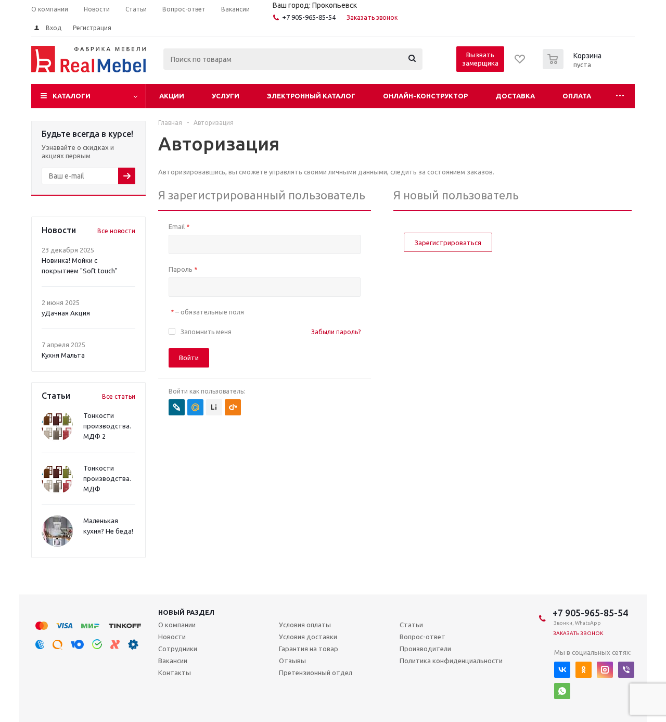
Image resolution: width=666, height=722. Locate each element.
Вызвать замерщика (480, 59)
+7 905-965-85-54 (309, 17)
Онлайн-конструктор (425, 95)
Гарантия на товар (308, 648)
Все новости (116, 230)
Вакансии (172, 660)
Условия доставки (308, 636)
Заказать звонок (372, 17)
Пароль (183, 269)
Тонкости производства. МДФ (107, 478)
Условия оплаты (305, 624)
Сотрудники (177, 648)
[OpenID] (233, 407)
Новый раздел (186, 612)
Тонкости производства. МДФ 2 (107, 426)
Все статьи (118, 396)
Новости (172, 636)
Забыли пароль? (336, 331)
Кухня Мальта (63, 355)
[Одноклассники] (583, 670)
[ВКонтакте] (562, 670)
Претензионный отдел (315, 672)
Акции (171, 95)
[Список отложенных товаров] (520, 62)
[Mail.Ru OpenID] (195, 407)
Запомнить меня (206, 331)
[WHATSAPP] (562, 691)
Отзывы (292, 660)
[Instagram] (605, 670)
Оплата (576, 95)
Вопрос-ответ (422, 636)
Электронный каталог (311, 95)
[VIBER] (626, 670)
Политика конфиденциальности (451, 660)
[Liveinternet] (214, 407)
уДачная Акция (66, 312)
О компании (177, 624)
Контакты (174, 672)
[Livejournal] (177, 407)
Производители (425, 648)
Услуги (225, 95)
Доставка (515, 95)
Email (179, 226)
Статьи (411, 624)
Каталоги (72, 95)
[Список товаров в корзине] (573, 66)
